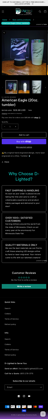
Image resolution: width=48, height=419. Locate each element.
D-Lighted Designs (21, 414)
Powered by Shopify (31, 414)
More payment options (24, 147)
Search (7, 308)
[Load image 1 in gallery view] (11, 87)
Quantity (5, 122)
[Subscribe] (40, 387)
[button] (2, 11)
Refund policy (10, 324)
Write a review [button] (24, 286)
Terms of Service (12, 319)
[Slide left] (2, 87)
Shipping (4, 113)
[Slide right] (45, 87)
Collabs (8, 314)
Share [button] (6, 162)
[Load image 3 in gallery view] (36, 87)
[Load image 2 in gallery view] (24, 87)
